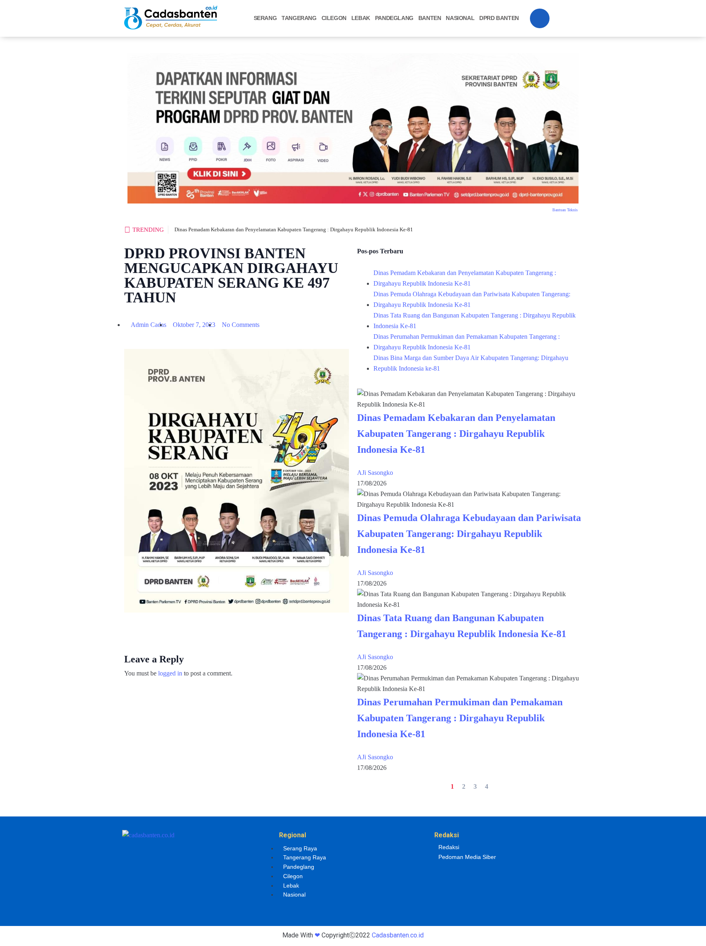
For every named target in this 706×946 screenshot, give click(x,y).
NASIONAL (460, 18)
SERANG (265, 18)
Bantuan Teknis (565, 210)
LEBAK (360, 18)
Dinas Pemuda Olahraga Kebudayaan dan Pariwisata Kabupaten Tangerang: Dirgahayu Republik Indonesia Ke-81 (471, 299)
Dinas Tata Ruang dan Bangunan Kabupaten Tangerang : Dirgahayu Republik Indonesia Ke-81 (474, 320)
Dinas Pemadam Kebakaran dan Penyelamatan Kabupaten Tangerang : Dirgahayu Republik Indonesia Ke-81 (293, 229)
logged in (170, 673)
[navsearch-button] (540, 18)
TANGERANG (299, 18)
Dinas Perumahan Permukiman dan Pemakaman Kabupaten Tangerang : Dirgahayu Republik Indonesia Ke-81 (466, 342)
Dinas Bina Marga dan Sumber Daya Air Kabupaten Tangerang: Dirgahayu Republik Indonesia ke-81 (470, 363)
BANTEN (429, 18)
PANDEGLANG (394, 18)
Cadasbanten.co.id (398, 935)
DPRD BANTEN (499, 18)
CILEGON (334, 18)
